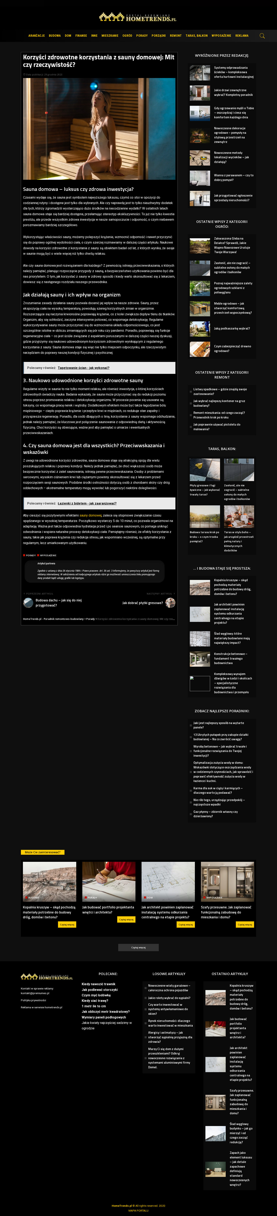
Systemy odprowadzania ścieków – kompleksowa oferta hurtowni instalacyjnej (234, 72)
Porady (31, 555)
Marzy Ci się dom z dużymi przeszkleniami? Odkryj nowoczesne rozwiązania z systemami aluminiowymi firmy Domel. (169, 1058)
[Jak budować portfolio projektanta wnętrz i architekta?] (109, 882)
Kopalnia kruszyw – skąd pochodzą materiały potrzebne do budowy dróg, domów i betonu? (232, 587)
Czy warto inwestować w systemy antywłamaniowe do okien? (168, 1009)
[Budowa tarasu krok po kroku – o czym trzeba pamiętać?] (205, 516)
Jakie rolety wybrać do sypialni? (169, 998)
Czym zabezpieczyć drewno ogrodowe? (232, 348)
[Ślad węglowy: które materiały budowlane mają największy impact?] (200, 638)
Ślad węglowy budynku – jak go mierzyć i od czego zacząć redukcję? (241, 1133)
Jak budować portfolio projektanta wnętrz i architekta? (108, 910)
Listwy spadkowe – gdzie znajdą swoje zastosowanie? (220, 391)
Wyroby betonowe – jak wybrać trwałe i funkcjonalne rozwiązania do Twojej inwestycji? (220, 751)
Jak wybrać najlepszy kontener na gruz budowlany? (219, 403)
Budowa (33, 897)
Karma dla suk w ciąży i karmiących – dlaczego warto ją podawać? (218, 790)
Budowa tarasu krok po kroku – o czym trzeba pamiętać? (204, 536)
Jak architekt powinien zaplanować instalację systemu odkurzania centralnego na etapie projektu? (229, 613)
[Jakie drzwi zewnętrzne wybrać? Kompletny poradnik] (200, 93)
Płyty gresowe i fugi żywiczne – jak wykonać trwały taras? (205, 489)
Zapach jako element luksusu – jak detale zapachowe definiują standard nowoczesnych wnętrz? (241, 1168)
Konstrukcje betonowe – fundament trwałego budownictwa (230, 658)
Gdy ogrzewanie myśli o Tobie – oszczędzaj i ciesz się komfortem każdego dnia (234, 113)
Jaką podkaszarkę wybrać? (232, 328)
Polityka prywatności (33, 1000)
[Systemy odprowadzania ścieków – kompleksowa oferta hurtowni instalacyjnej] (200, 72)
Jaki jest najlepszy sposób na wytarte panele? (218, 725)
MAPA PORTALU (138, 1210)
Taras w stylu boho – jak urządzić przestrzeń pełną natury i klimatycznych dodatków (239, 541)
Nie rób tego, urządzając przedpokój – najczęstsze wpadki (219, 802)
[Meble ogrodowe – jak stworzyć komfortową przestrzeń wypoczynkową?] (200, 308)
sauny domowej (90, 515)
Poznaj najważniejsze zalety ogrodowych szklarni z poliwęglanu (233, 288)
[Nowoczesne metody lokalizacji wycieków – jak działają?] (200, 158)
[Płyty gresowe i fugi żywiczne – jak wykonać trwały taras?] (205, 470)
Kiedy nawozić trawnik (98, 984)
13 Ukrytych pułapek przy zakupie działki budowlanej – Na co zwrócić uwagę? (220, 737)
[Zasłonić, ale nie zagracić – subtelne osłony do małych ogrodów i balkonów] (200, 268)
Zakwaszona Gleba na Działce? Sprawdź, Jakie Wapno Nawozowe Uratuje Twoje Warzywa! (232, 245)
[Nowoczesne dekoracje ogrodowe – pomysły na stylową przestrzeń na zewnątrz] (200, 135)
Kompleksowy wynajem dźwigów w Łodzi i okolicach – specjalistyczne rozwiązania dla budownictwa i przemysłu (233, 683)
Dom (150, 897)
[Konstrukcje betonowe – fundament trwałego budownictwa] (200, 659)
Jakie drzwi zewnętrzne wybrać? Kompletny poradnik (233, 92)
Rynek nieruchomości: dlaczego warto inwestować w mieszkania (170, 1023)
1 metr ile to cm (94, 1006)
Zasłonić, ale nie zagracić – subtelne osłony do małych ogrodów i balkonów (232, 267)
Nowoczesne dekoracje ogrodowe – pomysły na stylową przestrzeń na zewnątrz (230, 135)
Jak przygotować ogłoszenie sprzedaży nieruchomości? (233, 197)
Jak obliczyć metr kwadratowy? (106, 1012)
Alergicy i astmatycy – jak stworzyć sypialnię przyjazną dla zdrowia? (170, 1037)
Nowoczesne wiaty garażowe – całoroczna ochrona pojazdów (169, 987)
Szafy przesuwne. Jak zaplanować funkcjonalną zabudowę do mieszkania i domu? (226, 912)
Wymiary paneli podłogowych (104, 1017)
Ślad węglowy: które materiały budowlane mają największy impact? (232, 638)
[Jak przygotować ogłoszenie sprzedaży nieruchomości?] (200, 198)
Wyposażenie (48, 555)
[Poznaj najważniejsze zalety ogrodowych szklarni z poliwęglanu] (200, 288)
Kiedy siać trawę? (95, 1001)
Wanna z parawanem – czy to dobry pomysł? (233, 177)
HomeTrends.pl (122, 1205)
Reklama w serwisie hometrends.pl (41, 1007)
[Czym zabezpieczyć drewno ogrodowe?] (200, 349)
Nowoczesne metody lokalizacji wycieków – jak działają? (231, 157)
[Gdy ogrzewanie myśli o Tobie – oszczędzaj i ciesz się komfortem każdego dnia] (200, 113)
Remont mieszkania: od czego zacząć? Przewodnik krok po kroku (219, 415)
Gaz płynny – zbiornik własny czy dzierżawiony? (215, 814)
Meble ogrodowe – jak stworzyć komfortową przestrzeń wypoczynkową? (233, 308)
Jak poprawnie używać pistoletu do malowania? (216, 426)
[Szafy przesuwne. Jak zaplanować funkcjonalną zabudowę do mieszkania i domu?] (227, 882)
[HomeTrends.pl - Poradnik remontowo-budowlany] (138, 18)
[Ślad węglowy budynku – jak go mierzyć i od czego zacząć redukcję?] (215, 1133)
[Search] (262, 36)
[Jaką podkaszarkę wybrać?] (200, 329)
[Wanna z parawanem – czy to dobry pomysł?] (200, 178)
